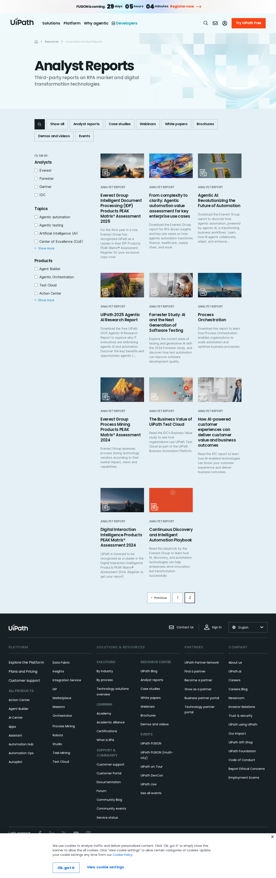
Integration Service (67, 680)
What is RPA (105, 740)
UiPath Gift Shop (241, 742)
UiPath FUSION (151, 743)
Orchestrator (62, 715)
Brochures (148, 715)
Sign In (217, 627)
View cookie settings (105, 867)
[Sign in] (224, 23)
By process (105, 680)
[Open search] (206, 23)
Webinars (148, 706)
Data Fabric (61, 662)
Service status (107, 817)
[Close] (272, 836)
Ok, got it (66, 867)
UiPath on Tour (152, 766)
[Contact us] (215, 23)
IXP (55, 689)
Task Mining (61, 753)
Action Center (19, 700)
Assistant (15, 735)
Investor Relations (242, 707)
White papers (151, 698)
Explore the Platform (26, 662)
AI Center (16, 717)
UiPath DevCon (152, 775)
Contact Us (185, 627)
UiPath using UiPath (243, 724)
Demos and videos (155, 724)
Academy (104, 713)
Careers (234, 680)
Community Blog (109, 800)
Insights (58, 671)
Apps (12, 726)
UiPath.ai (235, 671)
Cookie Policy (122, 855)
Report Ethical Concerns (247, 769)
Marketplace (62, 698)
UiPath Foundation (242, 751)
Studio (57, 744)
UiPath (149, 784)
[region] (138, 855)
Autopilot (15, 762)
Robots (58, 735)
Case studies (150, 689)
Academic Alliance (111, 722)
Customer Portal (109, 773)
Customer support (24, 680)
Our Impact (237, 733)
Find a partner (195, 671)
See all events (151, 793)
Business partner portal (202, 698)
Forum (101, 791)
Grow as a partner (198, 689)
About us (235, 662)
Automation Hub (21, 744)
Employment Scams (244, 777)
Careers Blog (238, 689)
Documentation (109, 782)
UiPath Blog (149, 671)
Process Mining (64, 726)
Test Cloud (61, 762)
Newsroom (237, 698)
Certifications (107, 731)
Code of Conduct (242, 760)
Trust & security (240, 715)
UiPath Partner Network (202, 662)
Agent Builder (18, 709)
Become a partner (198, 680)
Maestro (59, 707)
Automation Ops (21, 753)
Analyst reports (152, 680)
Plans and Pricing (23, 671)
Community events (111, 808)
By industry (105, 671)
